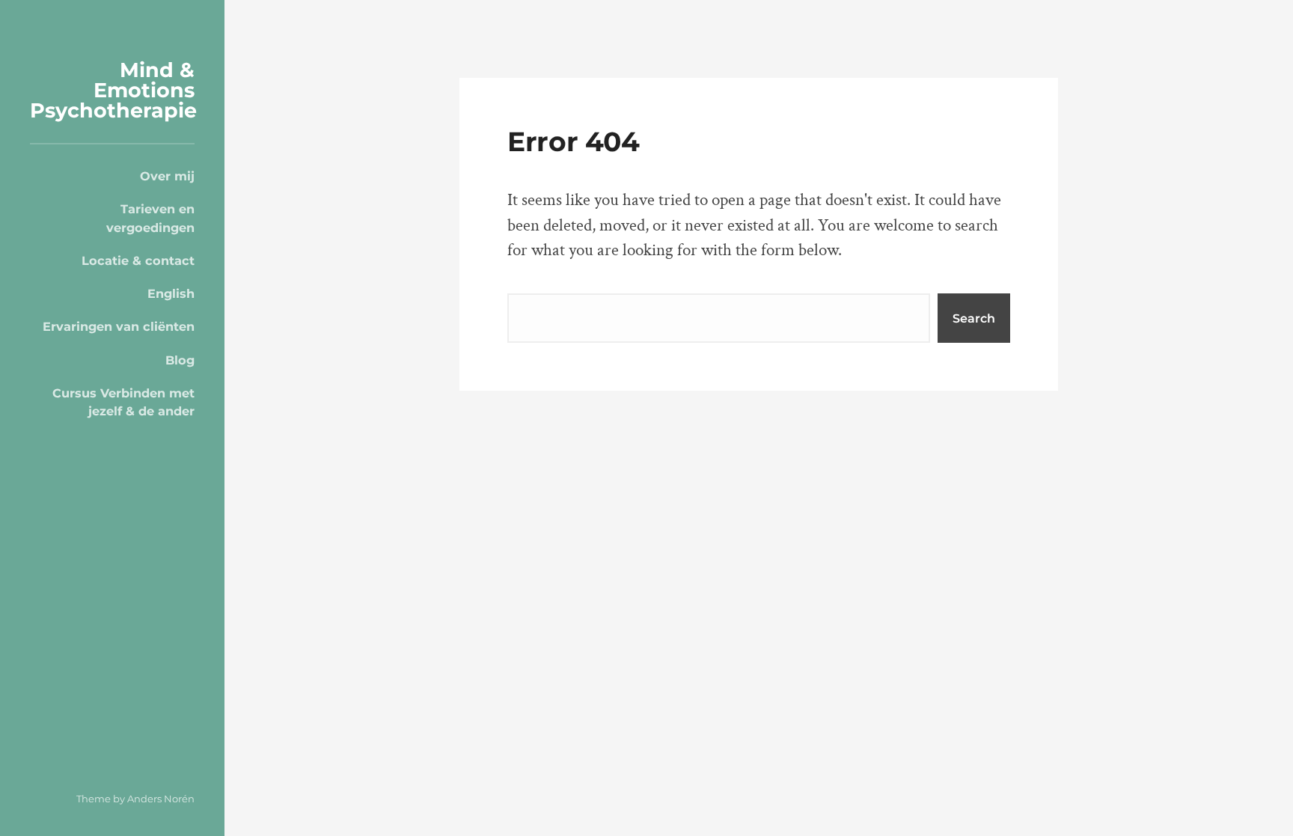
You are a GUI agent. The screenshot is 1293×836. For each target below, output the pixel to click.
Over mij (167, 175)
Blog (180, 360)
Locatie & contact (138, 260)
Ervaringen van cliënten (119, 326)
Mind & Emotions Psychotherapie (113, 90)
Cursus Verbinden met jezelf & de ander (123, 401)
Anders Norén (161, 799)
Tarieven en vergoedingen (150, 217)
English (171, 293)
